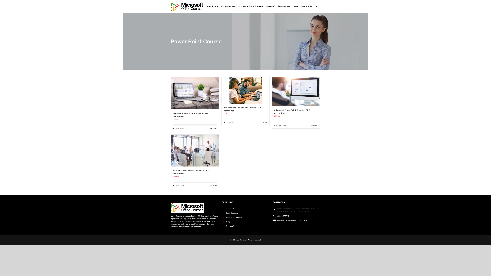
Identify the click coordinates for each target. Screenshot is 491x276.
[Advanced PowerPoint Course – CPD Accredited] (296, 91)
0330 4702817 (283, 216)
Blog (228, 221)
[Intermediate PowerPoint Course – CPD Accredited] (246, 90)
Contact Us (230, 226)
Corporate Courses (234, 217)
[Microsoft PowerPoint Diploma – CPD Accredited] (195, 150)
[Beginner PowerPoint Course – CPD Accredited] (195, 93)
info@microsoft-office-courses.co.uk (292, 220)
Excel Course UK (241, 240)
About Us (230, 209)
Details (214, 128)
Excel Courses (232, 213)
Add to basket (179, 128)
